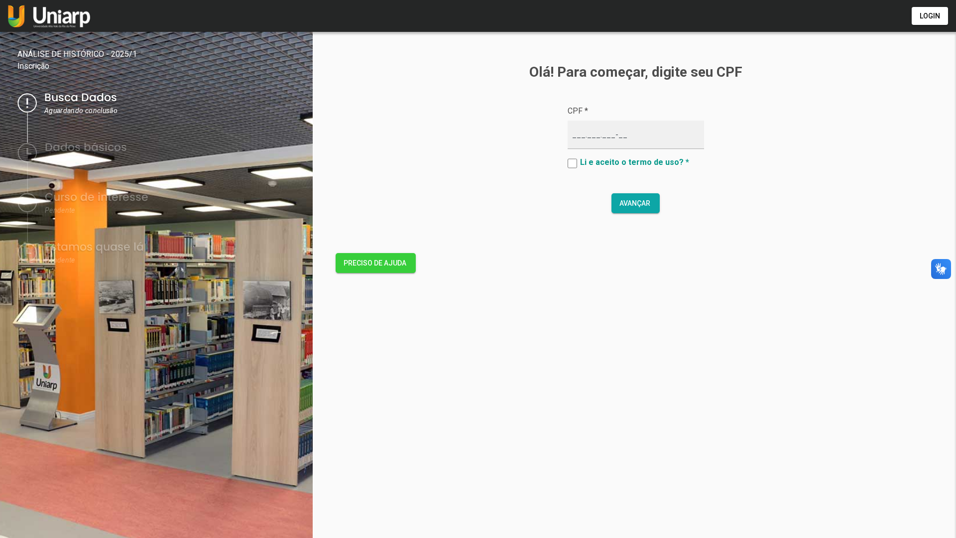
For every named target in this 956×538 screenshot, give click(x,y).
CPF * (578, 111)
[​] (574, 163)
